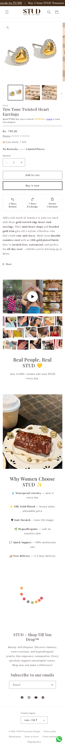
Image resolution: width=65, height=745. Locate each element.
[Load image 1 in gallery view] (15, 92)
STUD (19, 732)
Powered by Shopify (31, 732)
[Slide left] (3, 93)
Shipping (6, 136)
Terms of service (32, 737)
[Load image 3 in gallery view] (49, 92)
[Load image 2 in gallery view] (32, 92)
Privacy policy (50, 731)
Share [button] (9, 264)
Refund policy (15, 737)
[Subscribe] (52, 685)
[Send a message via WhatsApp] (59, 739)
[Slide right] (61, 93)
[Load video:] (32, 297)
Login (49, 119)
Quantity (7, 155)
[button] (7, 12)
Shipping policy (34, 742)
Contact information (51, 737)
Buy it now (32, 185)
